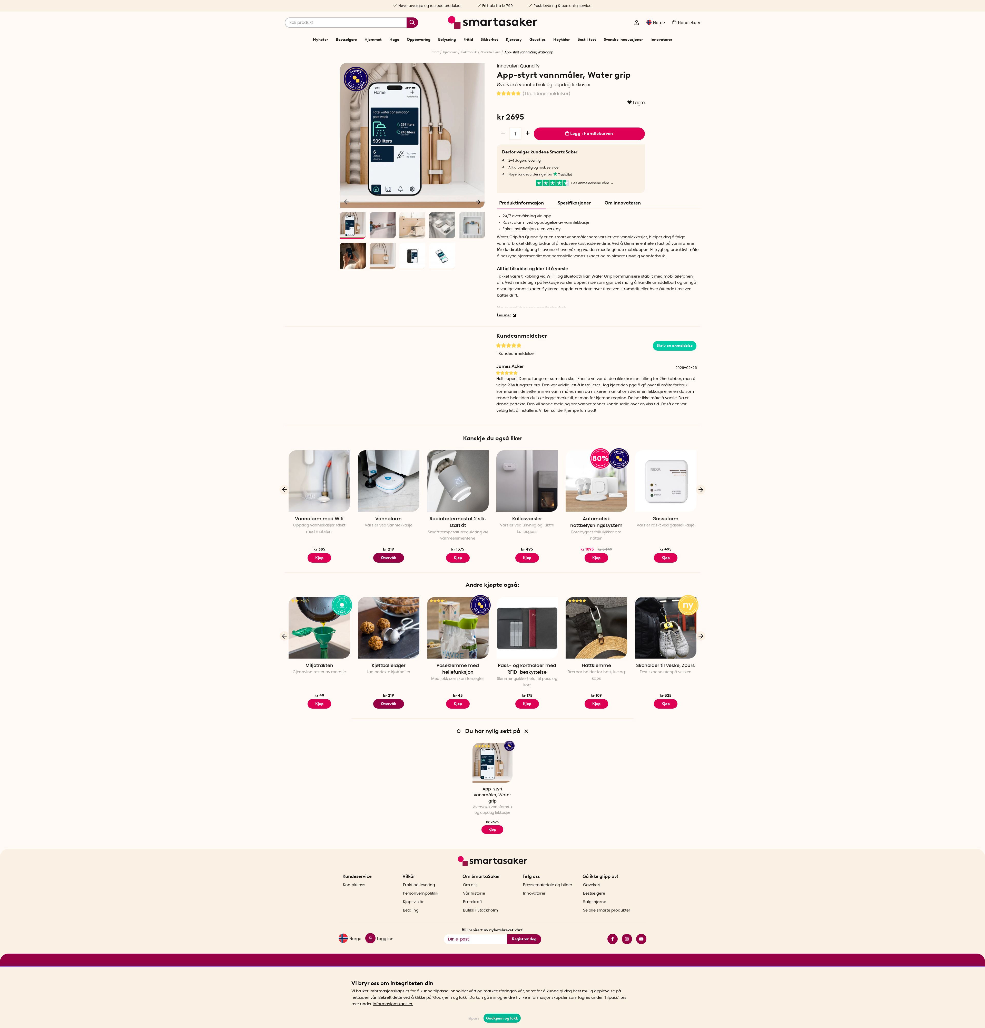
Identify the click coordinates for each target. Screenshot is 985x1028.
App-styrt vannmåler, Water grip (492, 795)
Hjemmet (373, 39)
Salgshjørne (594, 902)
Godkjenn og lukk (502, 1018)
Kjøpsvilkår (413, 902)
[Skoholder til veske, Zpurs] (665, 628)
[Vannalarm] (388, 481)
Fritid (468, 39)
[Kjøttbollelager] (388, 628)
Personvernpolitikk (420, 893)
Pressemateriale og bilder (547, 885)
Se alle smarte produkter (606, 910)
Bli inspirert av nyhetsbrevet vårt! (493, 930)
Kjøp (596, 557)
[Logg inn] (637, 23)
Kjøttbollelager (389, 665)
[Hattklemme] (596, 628)
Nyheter (320, 39)
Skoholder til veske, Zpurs (665, 665)
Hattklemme (596, 665)
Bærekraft (472, 902)
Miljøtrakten (319, 665)
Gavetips (537, 39)
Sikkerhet (489, 39)
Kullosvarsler (527, 519)
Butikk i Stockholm (480, 910)
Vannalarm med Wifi (319, 519)
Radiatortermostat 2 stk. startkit (458, 522)
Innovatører (661, 39)
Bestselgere (346, 39)
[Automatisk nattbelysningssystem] (596, 481)
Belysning (447, 39)
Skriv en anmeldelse (675, 345)
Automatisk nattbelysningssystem (596, 522)
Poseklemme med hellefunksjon (458, 669)
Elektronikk (469, 52)
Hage (394, 39)
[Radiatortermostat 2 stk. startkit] (458, 481)
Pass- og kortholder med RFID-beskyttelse (527, 669)
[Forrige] (347, 202)
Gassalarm (665, 519)
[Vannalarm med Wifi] (319, 481)
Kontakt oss (354, 885)
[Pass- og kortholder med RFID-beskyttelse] (527, 628)
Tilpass (473, 1018)
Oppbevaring (418, 39)
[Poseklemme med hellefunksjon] (458, 628)
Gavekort (591, 885)
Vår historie (474, 893)
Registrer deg (524, 939)
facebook (610, 939)
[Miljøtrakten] (319, 628)
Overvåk (388, 557)
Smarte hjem (490, 52)
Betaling (411, 910)
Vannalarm (388, 519)
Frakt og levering (419, 885)
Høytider (561, 39)
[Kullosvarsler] (527, 481)
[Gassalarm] (665, 481)
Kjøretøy (514, 39)
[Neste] (478, 202)
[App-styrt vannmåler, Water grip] (492, 763)
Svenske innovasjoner (623, 39)
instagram (625, 939)
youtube (639, 939)
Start (435, 52)
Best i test (586, 39)
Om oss (470, 885)
